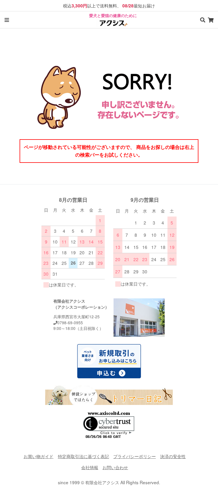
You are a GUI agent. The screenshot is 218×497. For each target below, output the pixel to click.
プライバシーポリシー (134, 456)
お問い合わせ (115, 467)
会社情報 (89, 467)
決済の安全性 (173, 456)
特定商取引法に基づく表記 (83, 456)
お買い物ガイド (38, 456)
